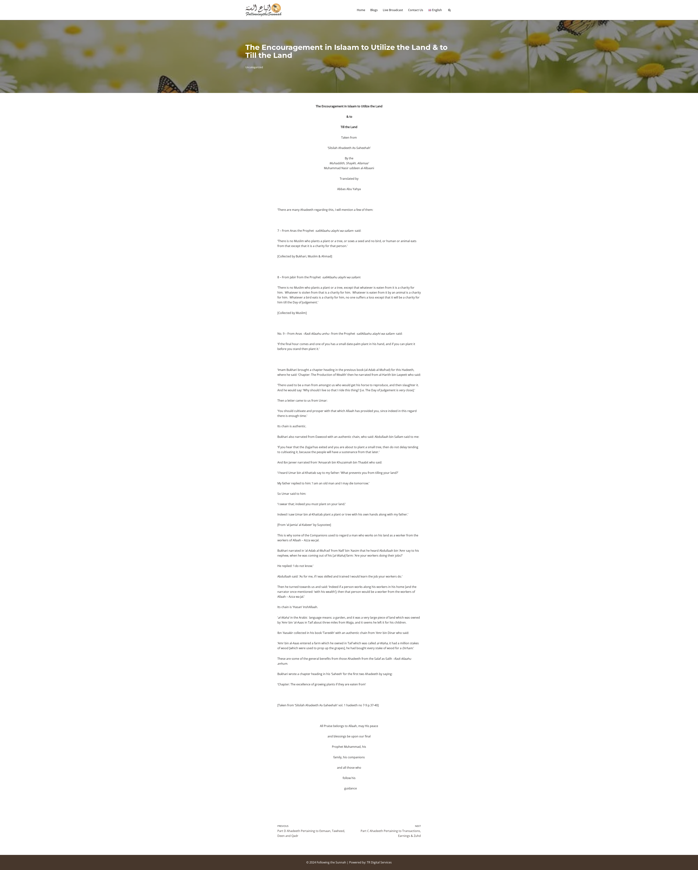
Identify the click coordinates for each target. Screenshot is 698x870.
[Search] (449, 10)
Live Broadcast (393, 10)
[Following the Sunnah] (263, 10)
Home (361, 10)
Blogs (374, 10)
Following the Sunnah (331, 862)
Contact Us (415, 10)
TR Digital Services (379, 862)
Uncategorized (254, 67)
